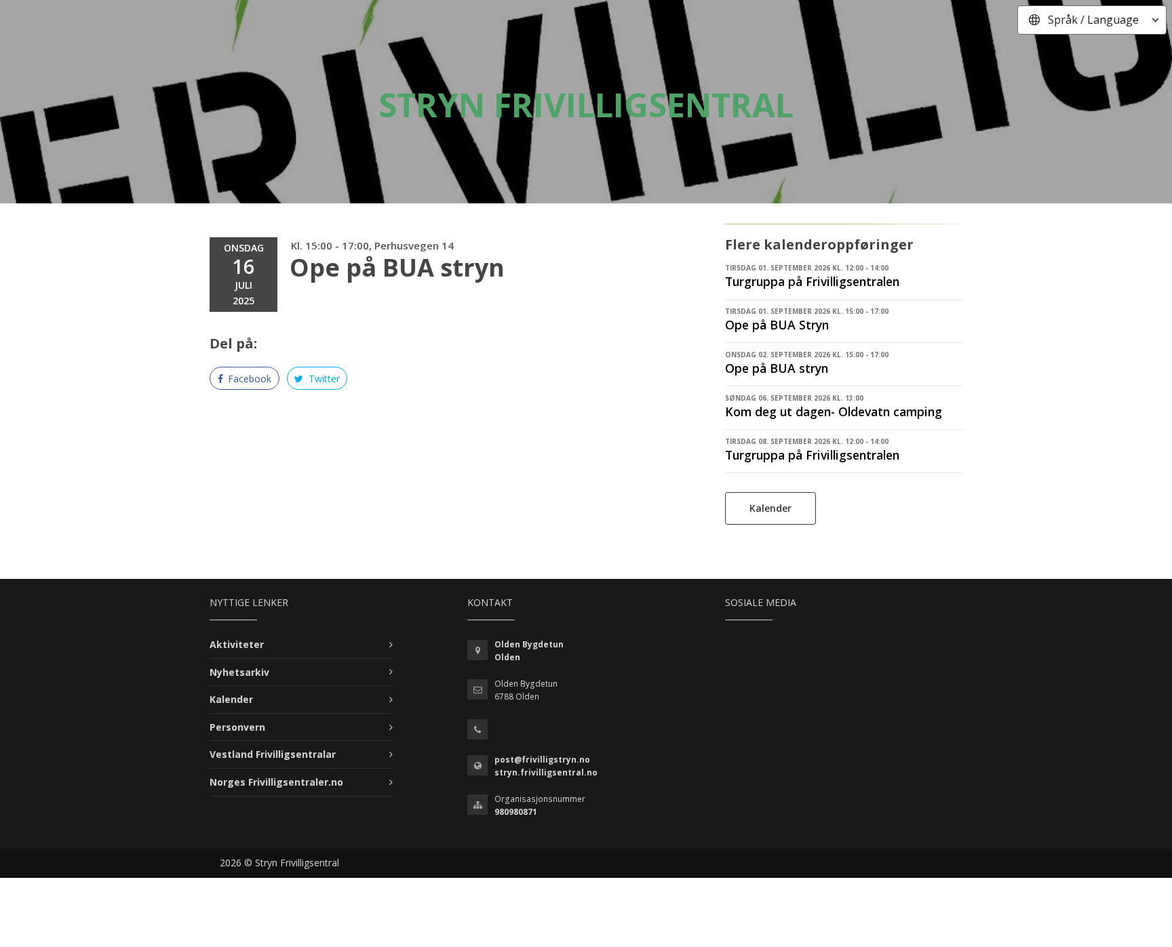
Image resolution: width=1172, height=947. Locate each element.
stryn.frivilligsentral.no (546, 772)
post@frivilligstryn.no (542, 759)
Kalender (770, 508)
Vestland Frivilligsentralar (273, 754)
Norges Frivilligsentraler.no (276, 781)
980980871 (515, 812)
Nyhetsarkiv (239, 672)
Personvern (237, 727)
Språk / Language (1093, 19)
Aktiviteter (237, 644)
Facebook (248, 378)
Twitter (323, 378)
